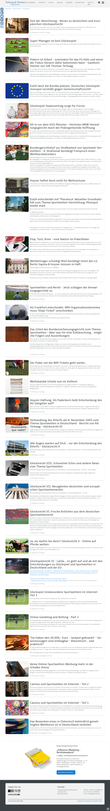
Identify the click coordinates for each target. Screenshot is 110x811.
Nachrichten (79, 2)
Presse (100, 801)
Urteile (51, 2)
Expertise (42, 2)
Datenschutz (88, 801)
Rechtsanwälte (30, 2)
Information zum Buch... (66, 772)
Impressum (80, 801)
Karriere (69, 2)
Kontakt (60, 2)
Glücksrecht (26, 8)
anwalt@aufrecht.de (94, 794)
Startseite (8, 8)
